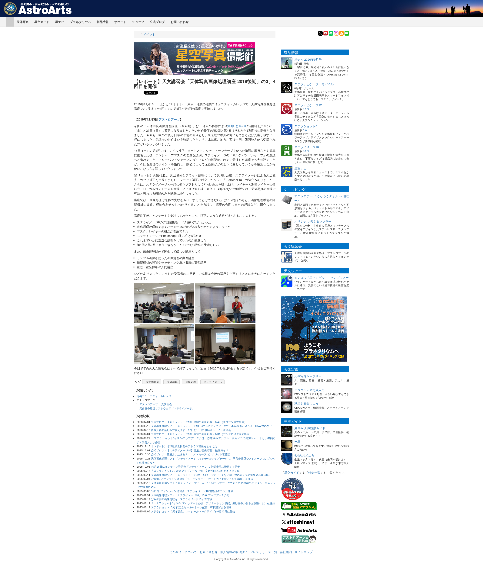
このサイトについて (183, 552)
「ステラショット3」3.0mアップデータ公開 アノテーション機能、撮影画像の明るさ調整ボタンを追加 (213, 503)
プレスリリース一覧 (263, 552)
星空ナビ (300, 168)
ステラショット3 (305, 126)
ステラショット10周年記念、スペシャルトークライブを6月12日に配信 (193, 511)
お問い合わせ (180, 22)
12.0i (306, 109)
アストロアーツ (169, 119)
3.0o (305, 130)
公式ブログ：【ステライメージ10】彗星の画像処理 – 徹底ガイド (189, 450)
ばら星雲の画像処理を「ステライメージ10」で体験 (181, 499)
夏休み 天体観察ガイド (309, 428)
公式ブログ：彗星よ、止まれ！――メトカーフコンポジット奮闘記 (190, 454)
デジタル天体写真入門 (309, 390)
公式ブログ (157, 22)
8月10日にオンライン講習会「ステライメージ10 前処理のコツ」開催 (192, 491)
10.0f (306, 151)
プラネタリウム (80, 22)
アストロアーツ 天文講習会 (155, 404)
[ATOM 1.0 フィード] (341, 33)
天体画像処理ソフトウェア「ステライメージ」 (167, 408)
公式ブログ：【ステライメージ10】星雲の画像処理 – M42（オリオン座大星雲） (199, 422)
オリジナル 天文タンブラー (312, 221)
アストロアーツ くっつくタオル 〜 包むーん (321, 198)
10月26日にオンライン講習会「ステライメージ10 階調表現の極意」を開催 (195, 466)
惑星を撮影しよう (306, 403)
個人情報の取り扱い (233, 552)
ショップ (138, 22)
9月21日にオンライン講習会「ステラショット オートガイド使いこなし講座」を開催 (202, 479)
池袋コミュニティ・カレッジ (154, 396)
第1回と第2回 (237, 126)
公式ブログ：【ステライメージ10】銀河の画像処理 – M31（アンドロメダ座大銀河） (201, 434)
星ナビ (59, 22)
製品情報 (103, 22)
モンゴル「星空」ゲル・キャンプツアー (321, 277)
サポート (120, 22)
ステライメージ (213, 382)
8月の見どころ (304, 455)
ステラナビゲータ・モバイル (314, 84)
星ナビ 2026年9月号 (308, 59)
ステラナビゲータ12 (308, 105)
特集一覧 (314, 472)
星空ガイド (41, 22)
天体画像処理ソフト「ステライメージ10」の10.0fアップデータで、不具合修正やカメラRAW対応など (211, 426)
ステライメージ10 (306, 147)
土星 (297, 442)
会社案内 (286, 552)
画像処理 (190, 382)
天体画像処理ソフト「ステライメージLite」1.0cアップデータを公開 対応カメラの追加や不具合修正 (211, 475)
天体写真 (23, 22)
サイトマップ (304, 552)
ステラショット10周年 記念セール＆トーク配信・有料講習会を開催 (191, 507)
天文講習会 (152, 382)
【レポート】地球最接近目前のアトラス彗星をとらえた (184, 446)
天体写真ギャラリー (307, 376)
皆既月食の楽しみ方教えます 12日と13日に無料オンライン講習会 (191, 430)
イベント (149, 34)
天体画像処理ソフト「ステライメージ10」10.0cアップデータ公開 (190, 495)
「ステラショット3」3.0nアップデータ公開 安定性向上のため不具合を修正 (196, 470)
